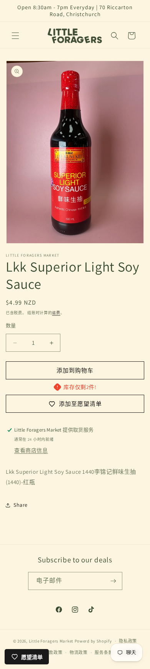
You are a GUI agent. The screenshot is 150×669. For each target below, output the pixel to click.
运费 (56, 312)
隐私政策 (128, 641)
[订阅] (113, 581)
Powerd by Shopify (93, 641)
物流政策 (79, 652)
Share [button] (20, 504)
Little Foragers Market (51, 641)
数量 (11, 325)
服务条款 (104, 652)
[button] (15, 35)
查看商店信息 (31, 450)
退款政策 (53, 652)
